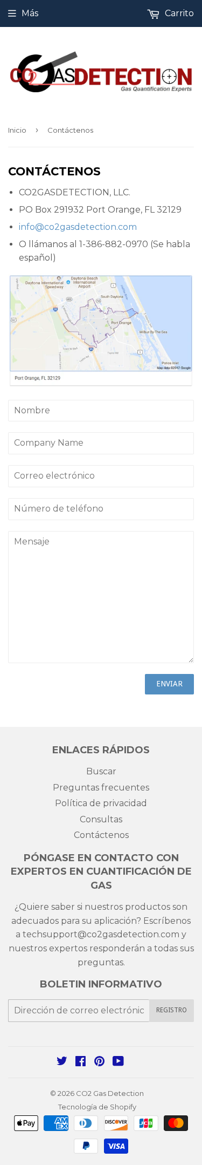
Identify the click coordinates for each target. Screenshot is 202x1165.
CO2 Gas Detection (110, 1093)
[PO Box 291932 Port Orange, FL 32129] (101, 384)
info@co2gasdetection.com (78, 227)
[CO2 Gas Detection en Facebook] (80, 1062)
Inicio (17, 130)
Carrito (178, 13)
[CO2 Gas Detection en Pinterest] (99, 1062)
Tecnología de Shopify (97, 1106)
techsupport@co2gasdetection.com (99, 934)
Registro (171, 1010)
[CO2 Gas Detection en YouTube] (118, 1062)
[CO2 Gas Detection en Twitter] (62, 1062)
